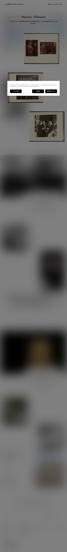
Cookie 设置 (16, 91)
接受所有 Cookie (51, 91)
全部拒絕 (38, 91)
